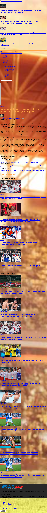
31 (0, 269)
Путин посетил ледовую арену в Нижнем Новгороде (20, 266)
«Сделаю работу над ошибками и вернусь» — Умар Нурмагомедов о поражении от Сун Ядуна (19, 22)
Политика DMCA (6, 503)
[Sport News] (11, 1)
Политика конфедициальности (10, 508)
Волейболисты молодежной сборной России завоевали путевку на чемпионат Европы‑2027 (21, 384)
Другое (4, 65)
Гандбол (7, 74)
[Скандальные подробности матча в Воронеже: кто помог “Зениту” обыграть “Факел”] (10, 425)
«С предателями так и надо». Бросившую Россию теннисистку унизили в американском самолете (19, 453)
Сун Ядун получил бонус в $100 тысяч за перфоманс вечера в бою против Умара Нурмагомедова (23, 407)
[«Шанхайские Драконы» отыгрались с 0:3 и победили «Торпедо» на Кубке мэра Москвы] (10, 238)
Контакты (5, 507)
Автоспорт (5, 64)
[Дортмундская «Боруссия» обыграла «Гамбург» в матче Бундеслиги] (3, 41)
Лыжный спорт (8, 71)
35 (0, 225)
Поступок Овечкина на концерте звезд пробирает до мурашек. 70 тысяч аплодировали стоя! (20, 220)
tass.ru (7, 158)
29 (0, 480)
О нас (4, 502)
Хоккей (4, 57)
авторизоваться (25, 176)
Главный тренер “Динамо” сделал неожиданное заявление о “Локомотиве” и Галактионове (22, 11)
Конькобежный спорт (10, 70)
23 (0, 412)
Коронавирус (8, 68)
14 (0, 366)
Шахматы (7, 75)
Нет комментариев (15, 118)
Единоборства (6, 60)
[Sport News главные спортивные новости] (11, 489)
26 (0, 248)
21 (0, 435)
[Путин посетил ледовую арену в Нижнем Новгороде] (10, 261)
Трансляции (8, 76)
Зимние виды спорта (10, 66)
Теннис (5, 62)
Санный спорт (8, 73)
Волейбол (5, 61)
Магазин (5, 55)
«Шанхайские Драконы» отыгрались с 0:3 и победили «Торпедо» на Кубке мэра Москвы (20, 243)
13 (0, 202)
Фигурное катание (9, 69)
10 (0, 320)
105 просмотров (4, 118)
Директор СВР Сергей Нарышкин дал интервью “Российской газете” (20, 166)
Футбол (5, 56)
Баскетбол (5, 59)
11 (0, 297)
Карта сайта (5, 505)
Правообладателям (7, 504)
